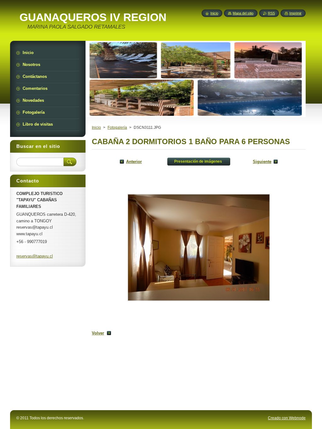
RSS (271, 13)
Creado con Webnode (287, 418)
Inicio (96, 127)
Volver (98, 333)
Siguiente (262, 161)
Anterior (134, 161)
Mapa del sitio (243, 13)
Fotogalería (117, 127)
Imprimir (295, 13)
